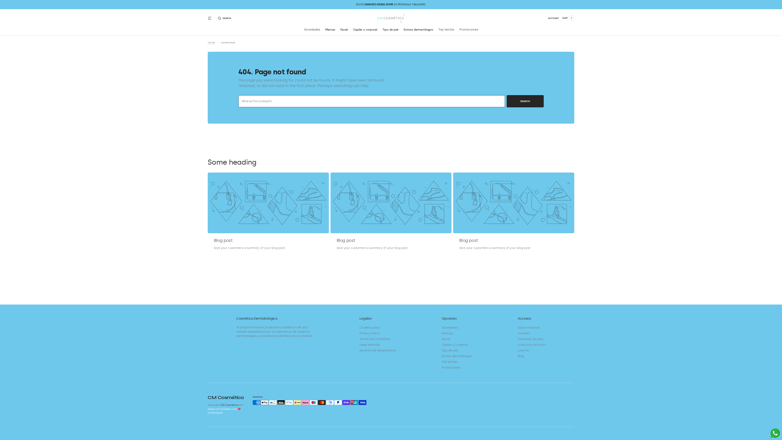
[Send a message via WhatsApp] (775, 433)
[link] (268, 203)
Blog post (223, 240)
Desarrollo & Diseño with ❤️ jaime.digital (224, 411)
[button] (224, 18)
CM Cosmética (229, 405)
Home (211, 42)
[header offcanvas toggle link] (211, 18)
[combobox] (371, 101)
